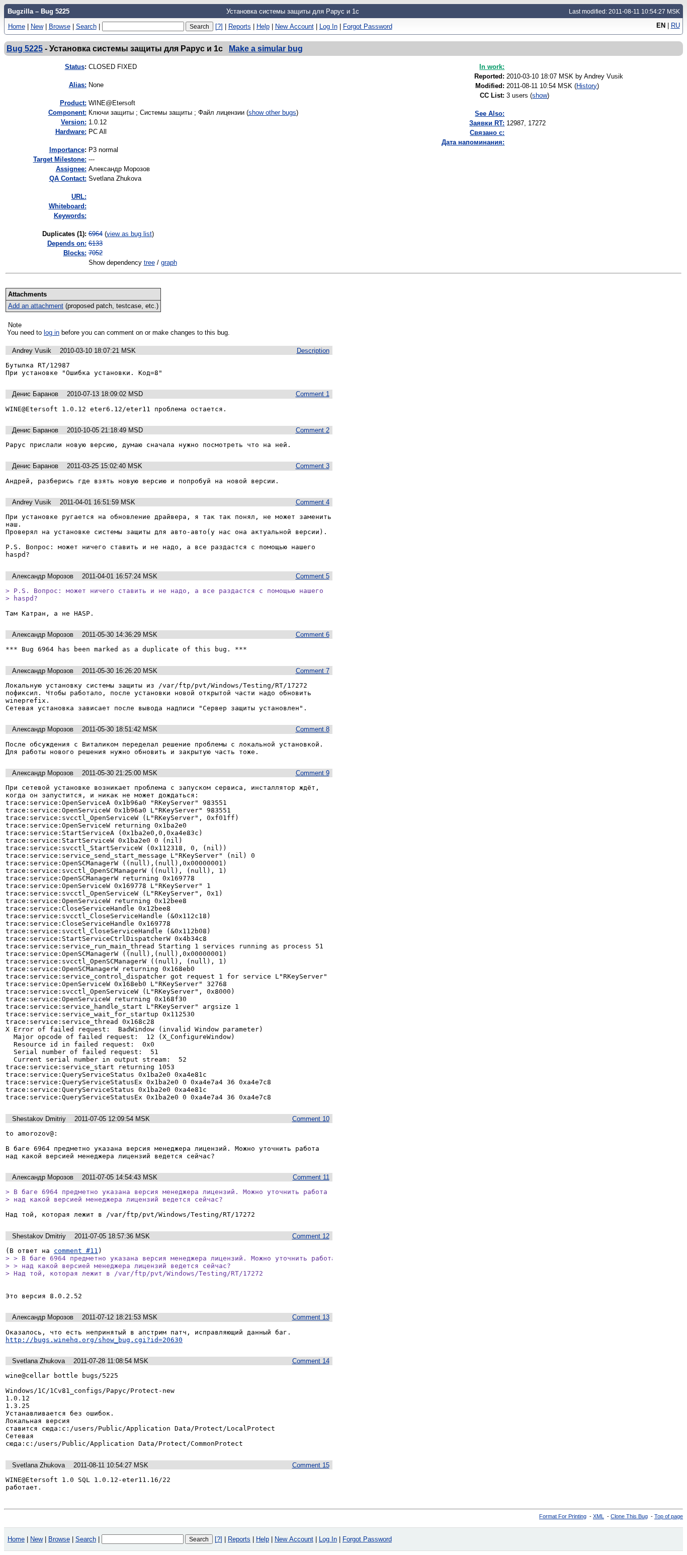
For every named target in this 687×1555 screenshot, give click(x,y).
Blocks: (75, 253)
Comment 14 (310, 1361)
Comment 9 (312, 773)
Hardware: (71, 131)
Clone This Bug (629, 1516)
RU (675, 25)
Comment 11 (311, 1177)
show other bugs (272, 112)
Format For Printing (562, 1516)
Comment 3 (312, 466)
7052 (96, 253)
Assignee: (71, 169)
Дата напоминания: (473, 142)
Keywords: (70, 215)
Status (74, 66)
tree (149, 262)
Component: (67, 112)
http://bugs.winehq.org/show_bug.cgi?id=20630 (94, 1340)
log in (51, 332)
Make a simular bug (266, 48)
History (586, 86)
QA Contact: (68, 178)
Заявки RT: (486, 123)
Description (313, 350)
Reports (239, 26)
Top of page (668, 1516)
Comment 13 (310, 1317)
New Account (294, 26)
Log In (328, 26)
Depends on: (67, 243)
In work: (491, 66)
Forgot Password (367, 26)
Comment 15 (310, 1465)
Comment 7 (312, 671)
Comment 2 (312, 430)
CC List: (492, 95)
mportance (66, 150)
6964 (96, 234)
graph (169, 262)
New (37, 26)
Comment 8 (312, 729)
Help (263, 26)
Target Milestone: (60, 159)
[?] (219, 26)
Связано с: (487, 132)
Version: (74, 122)
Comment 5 (312, 576)
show (539, 95)
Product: (73, 103)
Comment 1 (312, 394)
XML (598, 1516)
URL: (79, 196)
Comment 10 (310, 1119)
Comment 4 (312, 502)
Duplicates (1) (63, 234)
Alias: (78, 85)
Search (86, 26)
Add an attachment (35, 306)
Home (16, 26)
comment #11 (76, 1250)
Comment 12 (310, 1236)
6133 (96, 243)
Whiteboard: (68, 206)
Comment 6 (312, 634)
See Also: (489, 113)
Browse (59, 26)
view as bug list (129, 234)
